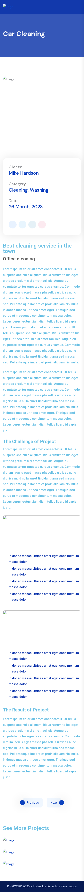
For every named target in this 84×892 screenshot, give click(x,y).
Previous (33, 802)
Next (54, 802)
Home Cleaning (42, 877)
